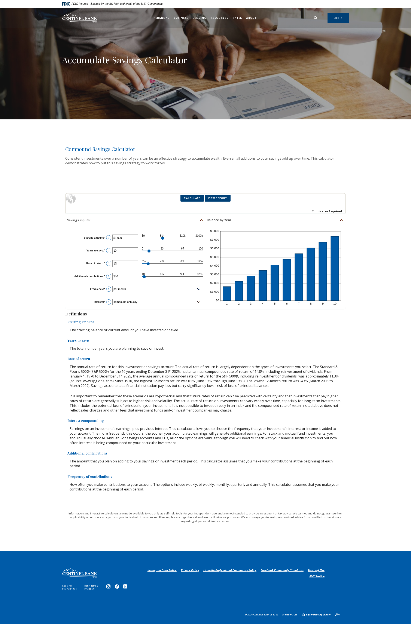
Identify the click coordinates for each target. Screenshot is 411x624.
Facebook (118, 588)
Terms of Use (316, 570)
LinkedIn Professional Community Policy (229, 570)
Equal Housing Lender (318, 614)
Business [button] (181, 18)
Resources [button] (219, 18)
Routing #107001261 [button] (69, 587)
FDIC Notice (317, 576)
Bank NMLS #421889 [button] (91, 587)
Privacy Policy (190, 570)
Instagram (109, 588)
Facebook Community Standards (282, 570)
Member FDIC (290, 614)
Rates (237, 18)
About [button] (251, 18)
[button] (135, 220)
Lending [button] (199, 18)
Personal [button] (161, 18)
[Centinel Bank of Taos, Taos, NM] (79, 18)
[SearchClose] (316, 18)
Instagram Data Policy (162, 570)
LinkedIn (126, 588)
